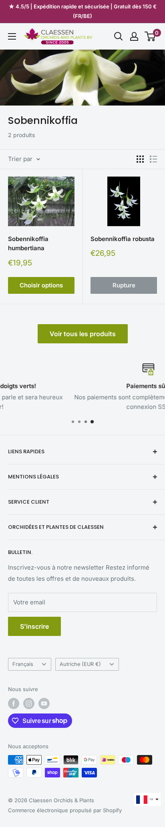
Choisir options (41, 285)
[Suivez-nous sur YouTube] (44, 703)
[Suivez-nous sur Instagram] (28, 703)
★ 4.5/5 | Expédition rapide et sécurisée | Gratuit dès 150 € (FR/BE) (83, 11)
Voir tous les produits (83, 334)
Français (22, 664)
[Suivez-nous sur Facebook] (13, 703)
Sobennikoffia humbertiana (28, 243)
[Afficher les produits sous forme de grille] (140, 159)
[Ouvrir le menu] (12, 36)
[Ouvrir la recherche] (118, 36)
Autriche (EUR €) (80, 664)
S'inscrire (34, 626)
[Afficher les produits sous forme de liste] (153, 159)
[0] (150, 36)
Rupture (124, 285)
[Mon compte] (134, 36)
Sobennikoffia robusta (123, 239)
